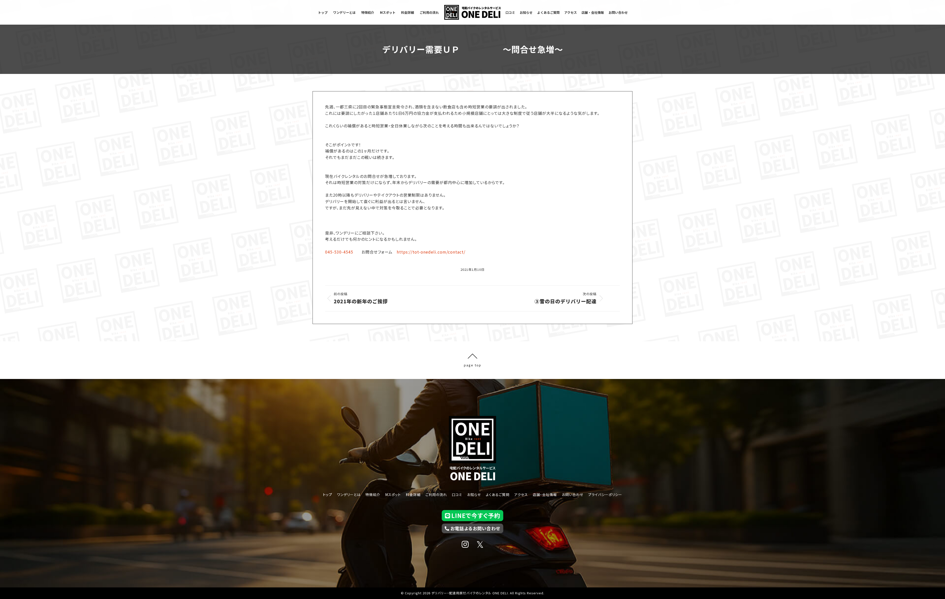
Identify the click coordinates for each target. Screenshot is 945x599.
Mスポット (393, 494)
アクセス (521, 494)
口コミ (457, 494)
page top (472, 365)
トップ (327, 494)
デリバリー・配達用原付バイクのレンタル (461, 593)
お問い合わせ (572, 494)
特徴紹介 (372, 494)
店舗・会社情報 (545, 494)
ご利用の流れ (436, 494)
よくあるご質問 (497, 494)
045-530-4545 (339, 252)
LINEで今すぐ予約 (475, 515)
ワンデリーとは (349, 494)
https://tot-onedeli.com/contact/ (431, 252)
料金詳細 (413, 494)
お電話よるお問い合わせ (475, 528)
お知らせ (474, 494)
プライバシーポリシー (605, 494)
